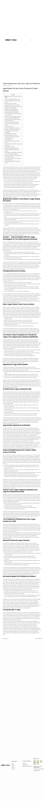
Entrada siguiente (39, 638)
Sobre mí (13, 767)
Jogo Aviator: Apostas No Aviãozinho (12, 112)
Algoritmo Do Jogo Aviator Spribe (11, 109)
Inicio (12, 763)
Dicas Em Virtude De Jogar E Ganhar (12, 122)
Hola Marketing (37, 770)
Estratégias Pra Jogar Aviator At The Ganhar (13, 152)
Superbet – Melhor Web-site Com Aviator (12, 129)
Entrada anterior (5, 638)
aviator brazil (5, 85)
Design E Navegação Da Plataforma (12, 148)
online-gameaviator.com (14, 209)
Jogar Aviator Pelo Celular (10, 146)
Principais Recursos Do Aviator (11, 103)
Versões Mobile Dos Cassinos (10, 133)
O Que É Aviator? (8, 139)
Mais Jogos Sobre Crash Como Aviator (12, 104)
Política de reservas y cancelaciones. (38, 767)
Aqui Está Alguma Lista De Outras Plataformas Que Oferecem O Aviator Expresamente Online (12, 137)
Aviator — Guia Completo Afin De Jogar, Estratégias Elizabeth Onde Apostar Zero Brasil (12, 101)
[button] (31, 40)
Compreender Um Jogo (9, 126)
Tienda (13, 766)
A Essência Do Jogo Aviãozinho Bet (11, 110)
